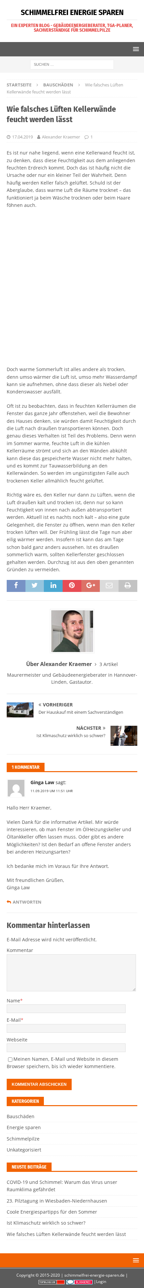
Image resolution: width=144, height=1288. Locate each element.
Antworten (27, 902)
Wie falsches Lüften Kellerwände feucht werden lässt (66, 1234)
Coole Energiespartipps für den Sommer (52, 1212)
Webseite (17, 1039)
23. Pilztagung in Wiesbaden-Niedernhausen (57, 1201)
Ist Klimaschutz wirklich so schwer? (46, 1223)
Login (101, 1281)
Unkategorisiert (24, 1150)
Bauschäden (20, 1116)
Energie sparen (24, 1127)
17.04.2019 (22, 137)
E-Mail (14, 1020)
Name (13, 1000)
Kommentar (20, 950)
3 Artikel (108, 664)
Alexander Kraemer (61, 137)
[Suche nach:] (72, 64)
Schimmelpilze (23, 1139)
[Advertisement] (72, 287)
